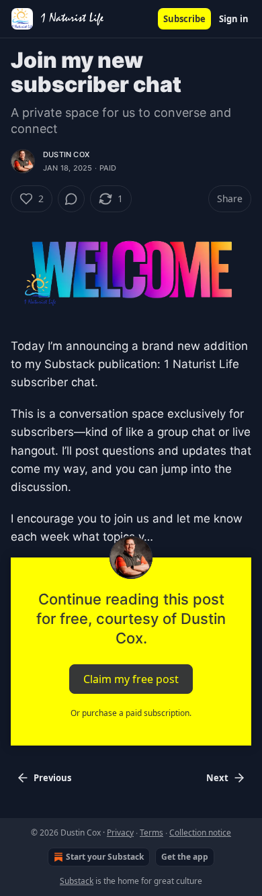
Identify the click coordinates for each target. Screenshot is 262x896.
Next (217, 778)
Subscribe (184, 19)
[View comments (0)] (71, 198)
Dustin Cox (66, 154)
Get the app (184, 856)
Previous (52, 778)
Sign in (234, 19)
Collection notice (200, 832)
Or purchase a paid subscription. (131, 713)
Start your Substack (105, 856)
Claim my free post (131, 678)
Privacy (120, 832)
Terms (151, 832)
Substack (76, 881)
